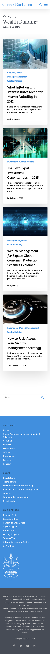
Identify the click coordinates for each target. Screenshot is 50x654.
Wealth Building (14, 81)
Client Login (9, 501)
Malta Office (9, 530)
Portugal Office (11, 534)
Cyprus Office (10, 526)
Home (6, 430)
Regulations (9, 478)
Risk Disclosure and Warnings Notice (21, 489)
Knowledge (12, 328)
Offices (6, 452)
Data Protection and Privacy (18, 485)
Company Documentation (16, 497)
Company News (14, 73)
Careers (7, 460)
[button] (46, 4)
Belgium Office (10, 515)
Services (7, 444)
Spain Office (9, 538)
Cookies (7, 493)
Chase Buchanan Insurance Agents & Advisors (21, 435)
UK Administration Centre (16, 542)
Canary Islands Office (14, 523)
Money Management (17, 77)
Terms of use (9, 482)
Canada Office (10, 519)
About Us (7, 441)
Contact (7, 464)
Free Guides (9, 448)
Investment (12, 162)
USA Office (8, 546)
